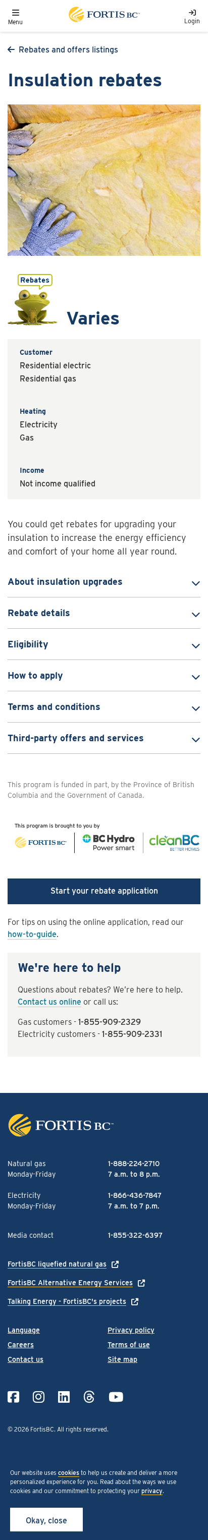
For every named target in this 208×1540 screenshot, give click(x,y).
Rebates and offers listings (68, 49)
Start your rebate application (104, 891)
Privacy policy (131, 1330)
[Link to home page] (103, 16)
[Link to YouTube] (116, 1397)
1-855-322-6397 (135, 1235)
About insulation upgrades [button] (65, 581)
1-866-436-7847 (135, 1195)
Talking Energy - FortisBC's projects (67, 1301)
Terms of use (129, 1345)
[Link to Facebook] (13, 1397)
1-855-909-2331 (132, 1034)
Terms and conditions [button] (54, 706)
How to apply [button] (35, 675)
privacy (152, 1491)
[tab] (104, 581)
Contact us (25, 1359)
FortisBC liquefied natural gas (57, 1264)
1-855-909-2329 (109, 1022)
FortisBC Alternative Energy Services (70, 1283)
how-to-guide (32, 934)
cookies (68, 1472)
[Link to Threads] (89, 1397)
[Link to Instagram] (38, 1397)
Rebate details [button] (39, 613)
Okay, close (46, 1520)
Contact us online (49, 1002)
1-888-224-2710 (134, 1164)
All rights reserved (82, 1429)
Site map (122, 1359)
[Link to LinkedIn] (64, 1397)
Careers (21, 1345)
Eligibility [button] (28, 644)
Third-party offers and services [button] (76, 738)
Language (24, 1330)
